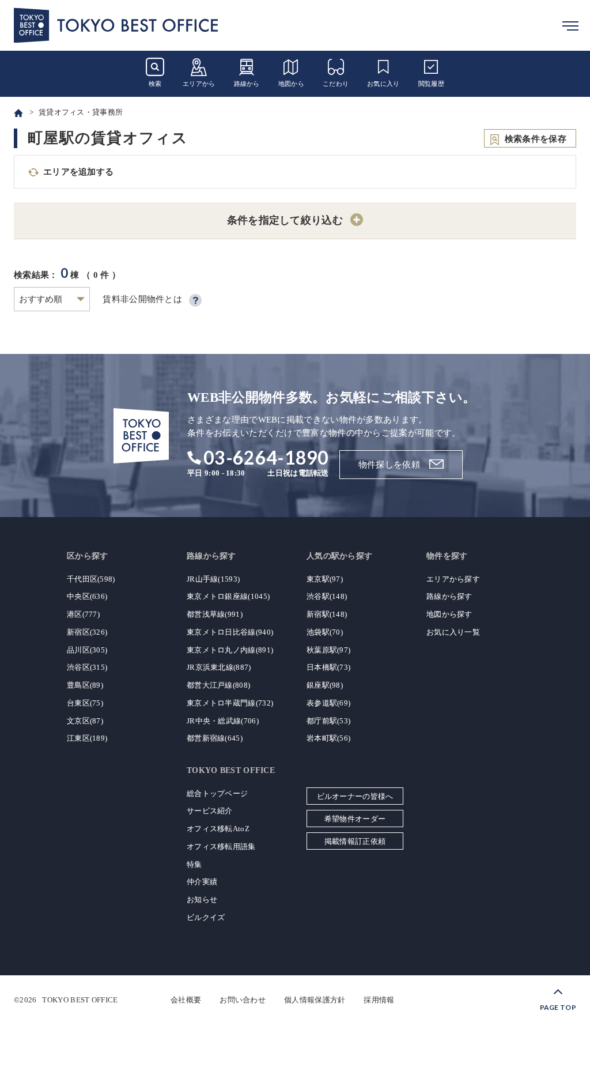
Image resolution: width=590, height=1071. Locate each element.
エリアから (199, 83)
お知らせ (202, 899)
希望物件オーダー (354, 818)
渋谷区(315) (87, 667)
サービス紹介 (210, 810)
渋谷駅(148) (327, 596)
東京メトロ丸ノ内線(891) (230, 650)
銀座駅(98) (325, 685)
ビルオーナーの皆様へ (355, 796)
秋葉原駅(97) (328, 650)
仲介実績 (202, 881)
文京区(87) (85, 720)
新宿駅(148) (327, 614)
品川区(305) (87, 650)
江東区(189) (87, 738)
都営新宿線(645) (215, 738)
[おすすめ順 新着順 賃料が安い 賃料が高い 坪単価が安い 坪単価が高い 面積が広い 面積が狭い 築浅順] (52, 299)
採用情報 (379, 999)
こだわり (336, 83)
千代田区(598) (91, 579)
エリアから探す (453, 579)
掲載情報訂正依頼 (354, 841)
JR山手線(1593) (213, 579)
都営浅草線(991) (215, 614)
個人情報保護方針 (314, 999)
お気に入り (383, 83)
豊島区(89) (85, 685)
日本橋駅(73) (328, 667)
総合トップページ (217, 793)
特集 (194, 864)
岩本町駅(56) (328, 738)
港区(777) (83, 614)
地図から (291, 83)
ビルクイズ (206, 917)
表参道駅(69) (328, 703)
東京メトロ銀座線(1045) (228, 596)
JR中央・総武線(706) (223, 720)
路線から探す (449, 596)
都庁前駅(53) (328, 720)
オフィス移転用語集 (221, 846)
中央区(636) (87, 596)
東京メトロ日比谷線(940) (230, 632)
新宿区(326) (87, 632)
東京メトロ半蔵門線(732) (230, 703)
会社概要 (186, 999)
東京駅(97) (325, 579)
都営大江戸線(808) (218, 685)
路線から (247, 83)
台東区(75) (85, 703)
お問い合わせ (243, 999)
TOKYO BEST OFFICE (80, 999)
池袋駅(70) (325, 632)
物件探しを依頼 (389, 464)
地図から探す (449, 614)
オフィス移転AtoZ (218, 828)
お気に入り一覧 (453, 632)
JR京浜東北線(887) (219, 667)
